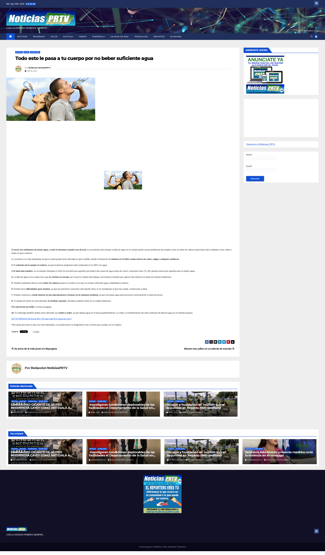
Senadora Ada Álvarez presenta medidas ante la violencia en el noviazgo (279, 453)
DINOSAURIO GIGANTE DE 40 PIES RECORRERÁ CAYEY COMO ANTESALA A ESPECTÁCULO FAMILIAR (40, 408)
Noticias (22, 36)
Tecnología (141, 36)
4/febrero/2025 (254, 460)
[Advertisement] (87, 141)
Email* (249, 166)
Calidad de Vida (119, 36)
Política (68, 36)
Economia (176, 36)
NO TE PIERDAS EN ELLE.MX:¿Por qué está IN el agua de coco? (41, 319)
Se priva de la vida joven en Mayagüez (35, 348)
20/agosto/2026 (20, 460)
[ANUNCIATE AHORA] (265, 74)
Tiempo (83, 36)
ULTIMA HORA (35, 52)
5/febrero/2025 (176, 460)
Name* (249, 155)
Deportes (159, 36)
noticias (15, 401)
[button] (312, 36)
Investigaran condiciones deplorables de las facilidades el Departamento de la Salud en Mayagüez (121, 408)
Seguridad (39, 36)
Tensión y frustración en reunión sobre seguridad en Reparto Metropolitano (195, 406)
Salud (54, 36)
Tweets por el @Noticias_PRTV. (260, 144)
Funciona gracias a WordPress (150, 547)
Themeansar (181, 547)
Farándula (98, 36)
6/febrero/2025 (98, 460)
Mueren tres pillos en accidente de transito (208, 348)
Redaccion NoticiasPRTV (39, 68)
